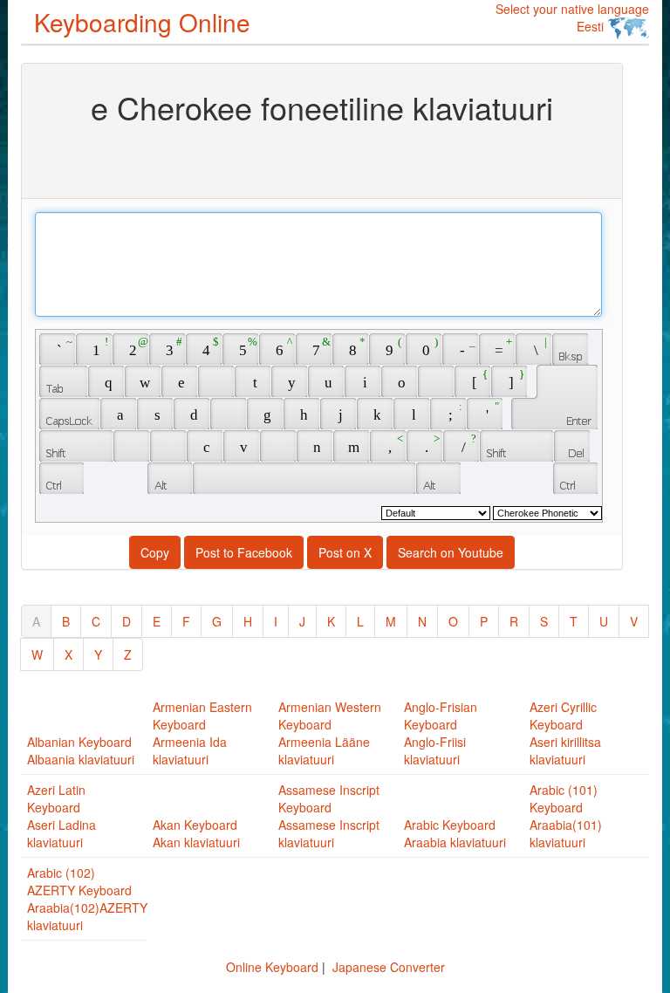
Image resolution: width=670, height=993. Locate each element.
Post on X (345, 552)
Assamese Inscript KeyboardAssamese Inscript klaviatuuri (328, 816)
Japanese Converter (388, 967)
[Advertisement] (322, 160)
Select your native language (572, 17)
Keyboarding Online (142, 21)
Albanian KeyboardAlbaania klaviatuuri (80, 750)
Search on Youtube (450, 552)
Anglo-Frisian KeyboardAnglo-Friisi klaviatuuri (440, 733)
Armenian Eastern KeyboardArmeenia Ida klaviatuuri (202, 733)
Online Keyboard (272, 967)
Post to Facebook (243, 552)
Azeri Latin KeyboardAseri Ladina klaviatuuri (61, 816)
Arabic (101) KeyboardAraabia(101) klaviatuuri (566, 816)
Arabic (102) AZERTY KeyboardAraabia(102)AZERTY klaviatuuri (87, 899)
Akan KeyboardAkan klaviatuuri (196, 833)
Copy (154, 552)
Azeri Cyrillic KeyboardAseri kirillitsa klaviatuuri (565, 733)
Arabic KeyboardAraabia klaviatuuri (455, 833)
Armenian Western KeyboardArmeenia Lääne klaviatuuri (329, 733)
